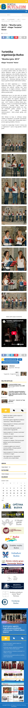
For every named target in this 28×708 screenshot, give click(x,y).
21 (17, 493)
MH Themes (14, 706)
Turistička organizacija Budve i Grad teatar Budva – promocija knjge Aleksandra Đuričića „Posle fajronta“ (17, 393)
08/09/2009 (5, 397)
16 (24, 490)
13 (14, 490)
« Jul (2, 500)
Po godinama (11, 19)
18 (6, 493)
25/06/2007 (12, 403)
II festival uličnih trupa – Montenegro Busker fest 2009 (17, 385)
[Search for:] (14, 15)
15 (21, 490)
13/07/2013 (5, 33)
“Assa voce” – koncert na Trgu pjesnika (17, 400)
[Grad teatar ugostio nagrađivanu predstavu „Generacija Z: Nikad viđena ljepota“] (14, 617)
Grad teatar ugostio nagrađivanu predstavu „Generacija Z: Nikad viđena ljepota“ (13, 629)
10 (3, 490)
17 (3, 493)
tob (20, 359)
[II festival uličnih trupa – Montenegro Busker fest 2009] (4, 386)
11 (6, 490)
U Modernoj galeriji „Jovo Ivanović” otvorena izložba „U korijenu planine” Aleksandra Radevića (12, 448)
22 (21, 493)
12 (10, 490)
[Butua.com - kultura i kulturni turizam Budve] (13, 9)
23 (24, 493)
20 (14, 493)
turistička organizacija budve (10, 362)
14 (17, 490)
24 (3, 495)
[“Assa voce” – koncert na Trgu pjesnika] (4, 401)
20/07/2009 (12, 387)
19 (10, 493)
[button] (26, 1)
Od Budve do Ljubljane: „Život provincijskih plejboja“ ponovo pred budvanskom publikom (13, 442)
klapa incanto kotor (10, 359)
